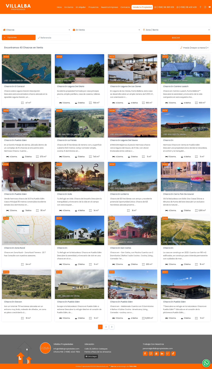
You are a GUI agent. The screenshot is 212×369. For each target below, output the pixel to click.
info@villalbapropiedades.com (66, 349)
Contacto (125, 7)
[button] (19, 37)
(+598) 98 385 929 (165, 7)
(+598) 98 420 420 (187, 7)
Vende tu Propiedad (142, 7)
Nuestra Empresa (109, 7)
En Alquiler (81, 7)
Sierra (113, 366)
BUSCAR (176, 37)
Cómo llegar (92, 356)
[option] (26, 71)
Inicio (59, 7)
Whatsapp (206, 363)
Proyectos (93, 7)
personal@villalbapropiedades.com (158, 348)
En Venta (68, 7)
